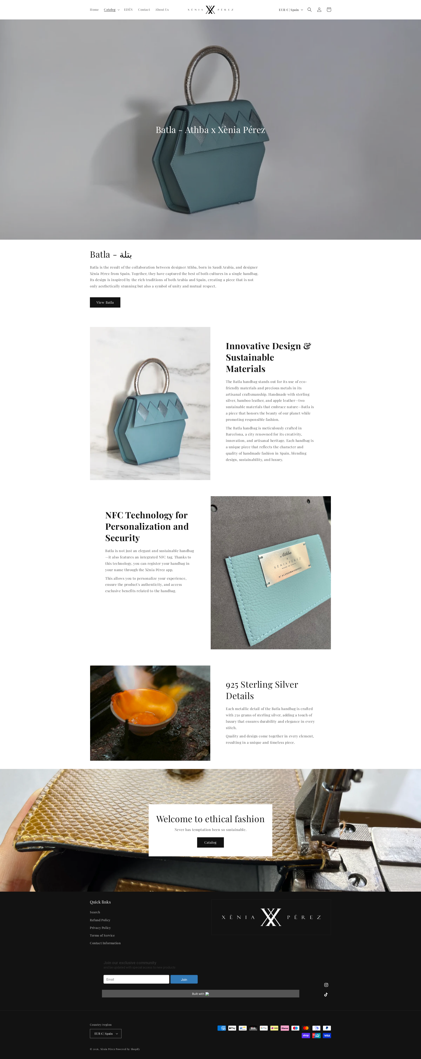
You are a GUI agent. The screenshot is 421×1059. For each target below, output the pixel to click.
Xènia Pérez (107, 1049)
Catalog (210, 842)
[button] (111, 9)
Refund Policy (100, 920)
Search (95, 912)
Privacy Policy (100, 928)
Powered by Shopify (128, 1049)
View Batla (105, 302)
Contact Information (105, 943)
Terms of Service (102, 935)
